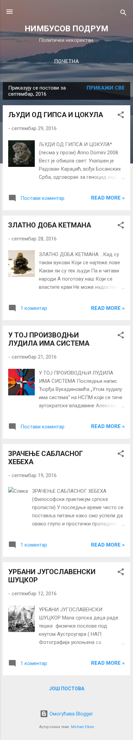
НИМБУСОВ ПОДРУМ (66, 28)
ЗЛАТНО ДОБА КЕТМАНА (49, 225)
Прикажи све (106, 88)
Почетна (66, 61)
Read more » (108, 198)
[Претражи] (123, 13)
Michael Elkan (82, 727)
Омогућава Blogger (70, 714)
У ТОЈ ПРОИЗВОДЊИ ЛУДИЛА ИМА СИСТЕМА (48, 339)
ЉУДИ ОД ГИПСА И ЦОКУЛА (55, 115)
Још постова (66, 688)
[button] (121, 116)
